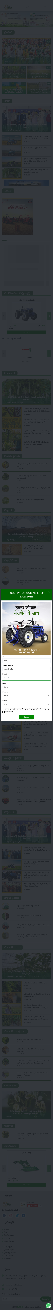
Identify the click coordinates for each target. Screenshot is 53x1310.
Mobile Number (7, 665)
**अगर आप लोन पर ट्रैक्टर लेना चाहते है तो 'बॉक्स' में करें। (25, 710)
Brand (4, 674)
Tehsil (4, 701)
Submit (26, 717)
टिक (6, 712)
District (5, 692)
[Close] (49, 592)
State (4, 683)
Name (4, 657)
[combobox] (26, 687)
